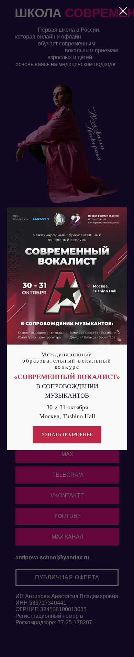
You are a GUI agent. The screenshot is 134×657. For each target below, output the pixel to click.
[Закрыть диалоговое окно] (123, 10)
